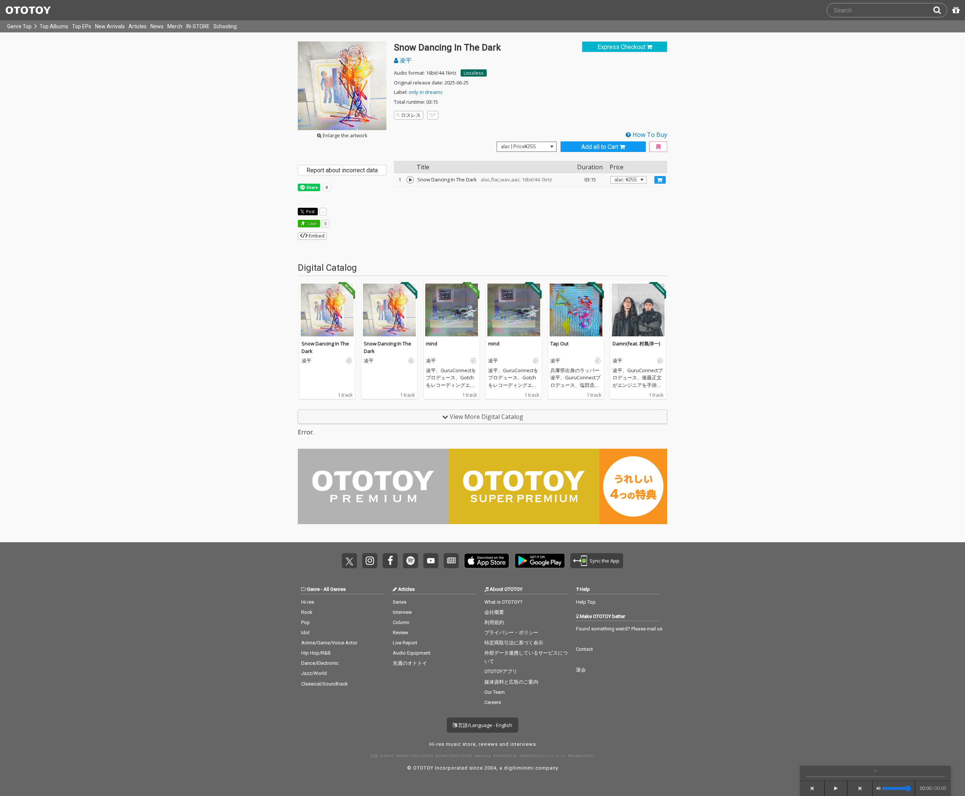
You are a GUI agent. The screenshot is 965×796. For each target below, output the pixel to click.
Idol (305, 632)
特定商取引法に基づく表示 (513, 643)
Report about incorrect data (342, 170)
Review (400, 632)
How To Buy (649, 134)
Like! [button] (311, 223)
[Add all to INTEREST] (658, 147)
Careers (492, 702)
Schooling (225, 26)
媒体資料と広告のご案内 (511, 682)
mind (431, 343)
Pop (305, 622)
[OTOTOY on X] (349, 560)
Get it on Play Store (540, 560)
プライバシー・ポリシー (511, 632)
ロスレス (411, 115)
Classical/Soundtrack (324, 684)
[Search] (940, 10)
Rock (306, 612)
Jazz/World (314, 673)
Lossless (474, 72)
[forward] (860, 788)
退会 (581, 670)
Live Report (405, 643)
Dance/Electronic (320, 663)
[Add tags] (432, 115)
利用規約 (494, 622)
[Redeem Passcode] (954, 10)
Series (399, 602)
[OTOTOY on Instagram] (369, 560)
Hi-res (307, 602)
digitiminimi (519, 768)
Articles (138, 26)
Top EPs (81, 26)
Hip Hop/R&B (316, 653)
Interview (402, 612)
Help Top (586, 602)
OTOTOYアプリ (500, 671)
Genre (313, 589)
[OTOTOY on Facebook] (390, 560)
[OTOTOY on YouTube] (430, 560)
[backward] (812, 788)
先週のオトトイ (410, 663)
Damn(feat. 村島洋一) (636, 343)
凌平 (405, 60)
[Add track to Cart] (660, 180)
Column (401, 622)
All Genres (334, 589)
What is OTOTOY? (503, 602)
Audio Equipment (411, 653)
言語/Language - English (484, 725)
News (157, 26)
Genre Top (19, 26)
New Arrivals (110, 26)
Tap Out (559, 343)
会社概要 (494, 612)
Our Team (494, 692)
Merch (174, 26)
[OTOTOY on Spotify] (410, 560)
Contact (584, 649)
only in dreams (426, 92)
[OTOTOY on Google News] (451, 560)
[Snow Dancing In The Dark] (410, 180)
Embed (316, 235)
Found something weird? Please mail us (619, 629)
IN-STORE (198, 26)
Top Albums (54, 26)
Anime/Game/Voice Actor (329, 643)
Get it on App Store (486, 560)
